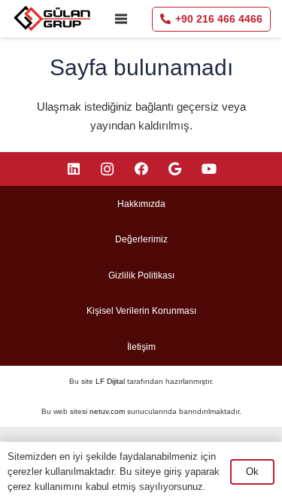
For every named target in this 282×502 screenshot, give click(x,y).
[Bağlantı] (53, 19)
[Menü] (121, 19)
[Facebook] (141, 169)
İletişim (141, 347)
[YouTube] (209, 169)
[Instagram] (107, 169)
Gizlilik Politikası (141, 275)
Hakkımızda (141, 204)
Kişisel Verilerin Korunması (141, 311)
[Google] (175, 169)
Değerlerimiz (141, 239)
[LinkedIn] (73, 169)
